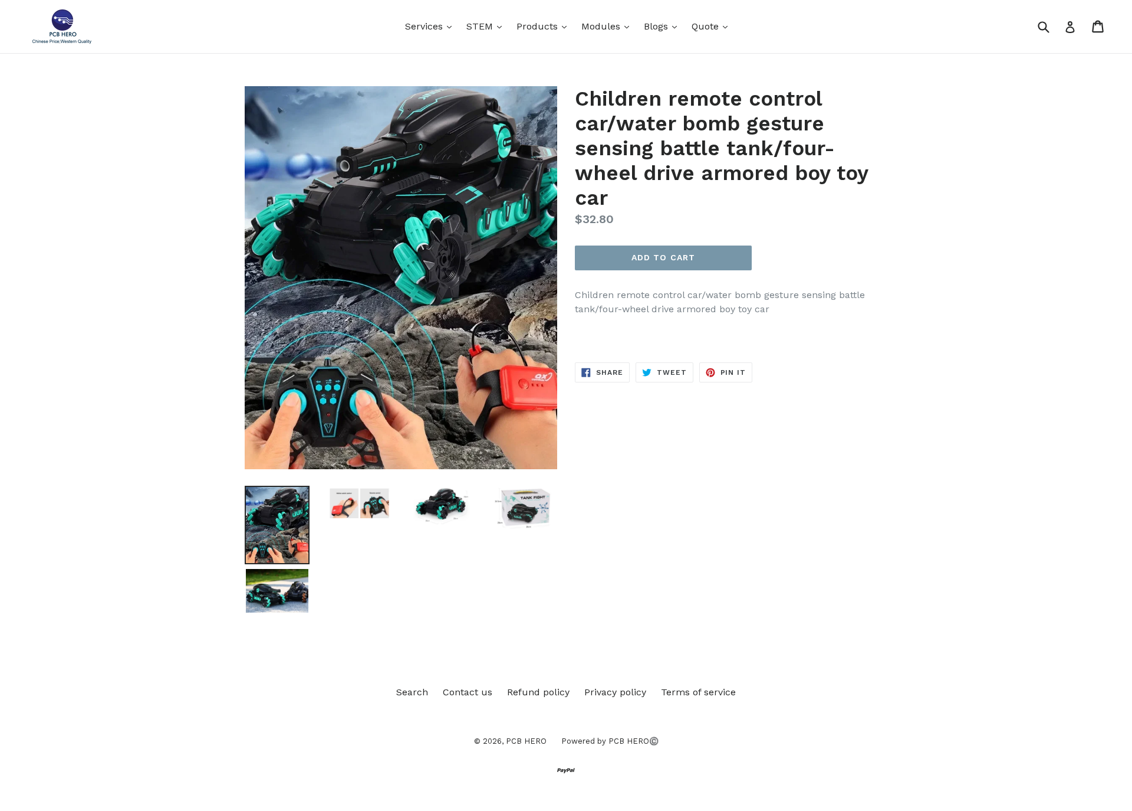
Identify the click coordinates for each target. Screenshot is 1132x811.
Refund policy (538, 692)
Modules (608, 26)
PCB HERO (526, 741)
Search (412, 692)
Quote (712, 26)
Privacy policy (615, 692)
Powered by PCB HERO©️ (610, 741)
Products (544, 26)
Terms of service (698, 692)
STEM (487, 26)
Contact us (467, 692)
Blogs (663, 26)
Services (431, 26)
